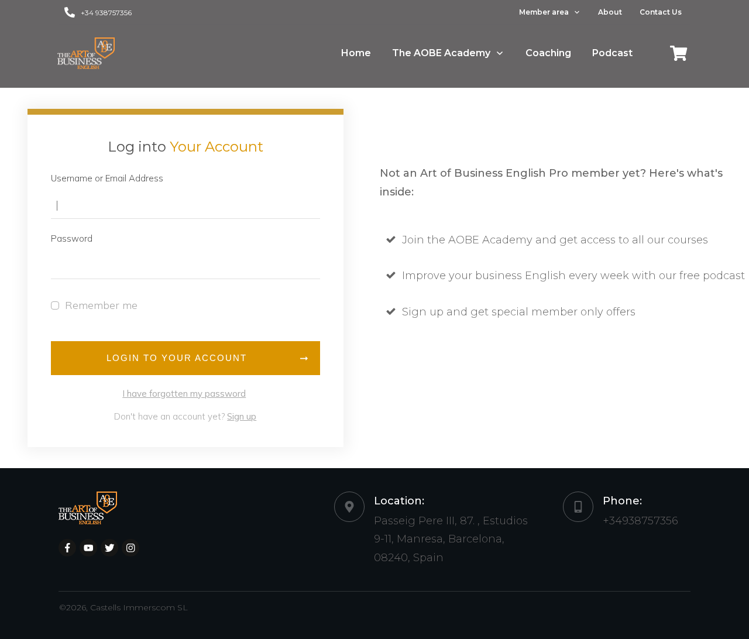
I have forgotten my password (184, 393)
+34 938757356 (106, 12)
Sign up (241, 416)
